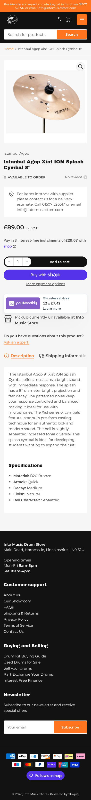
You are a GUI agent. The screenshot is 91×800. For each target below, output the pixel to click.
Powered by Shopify (64, 794)
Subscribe (70, 727)
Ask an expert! (16, 342)
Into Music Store (35, 794)
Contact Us (14, 631)
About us (12, 595)
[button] (45, 303)
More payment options (45, 284)
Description (22, 355)
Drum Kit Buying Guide (25, 656)
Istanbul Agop (16, 153)
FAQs (9, 607)
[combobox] (45, 34)
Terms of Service (18, 625)
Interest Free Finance (23, 680)
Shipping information (67, 355)
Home (9, 49)
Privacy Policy (16, 619)
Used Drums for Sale (22, 662)
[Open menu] (82, 19)
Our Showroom (17, 601)
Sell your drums (18, 668)
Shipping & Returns (21, 613)
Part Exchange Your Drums (28, 674)
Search (72, 34)
